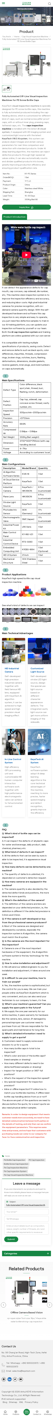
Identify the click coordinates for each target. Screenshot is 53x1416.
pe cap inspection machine (15, 1168)
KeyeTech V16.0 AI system (14, 138)
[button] (3, 1304)
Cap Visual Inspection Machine (35, 36)
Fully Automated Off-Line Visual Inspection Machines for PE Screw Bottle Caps (26, 1205)
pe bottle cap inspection (14, 1160)
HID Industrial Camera (12, 670)
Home (16, 36)
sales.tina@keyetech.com (23, 1371)
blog (5, 1402)
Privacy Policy (31, 1402)
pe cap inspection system (15, 1171)
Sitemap (13, 1402)
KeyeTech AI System (37, 761)
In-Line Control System (13, 761)
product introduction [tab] (15, 217)
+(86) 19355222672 (29, 1363)
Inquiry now (24, 207)
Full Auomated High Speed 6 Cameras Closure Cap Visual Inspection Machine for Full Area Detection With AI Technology (26, 1312)
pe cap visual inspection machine (18, 1175)
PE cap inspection (36, 1160)
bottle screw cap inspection (16, 1164)
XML (21, 1402)
